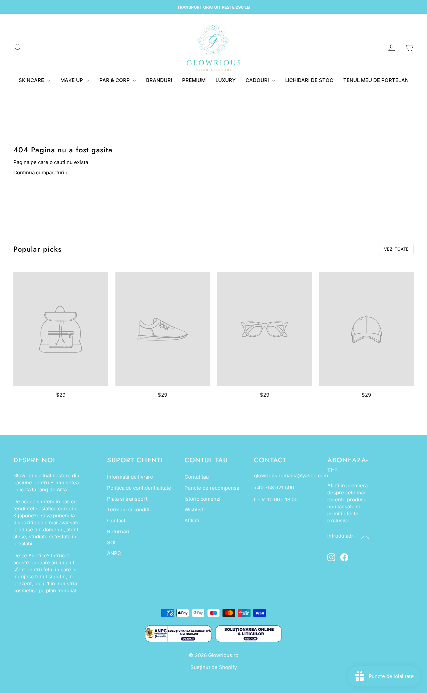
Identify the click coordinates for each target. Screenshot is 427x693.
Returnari (118, 531)
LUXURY (226, 80)
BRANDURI (159, 80)
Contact (116, 520)
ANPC (114, 553)
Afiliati (191, 520)
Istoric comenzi (202, 499)
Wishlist (193, 509)
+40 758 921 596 (274, 487)
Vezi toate (396, 249)
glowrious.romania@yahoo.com (291, 475)
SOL (112, 542)
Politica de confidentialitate (139, 488)
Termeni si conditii (129, 509)
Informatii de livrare (130, 477)
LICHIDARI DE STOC (309, 80)
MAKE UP (72, 80)
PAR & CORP (115, 80)
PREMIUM (193, 80)
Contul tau (196, 477)
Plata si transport (127, 499)
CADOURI (258, 80)
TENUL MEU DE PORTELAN (376, 80)
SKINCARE (32, 80)
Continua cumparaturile (41, 172)
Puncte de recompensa (211, 488)
